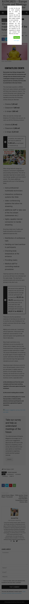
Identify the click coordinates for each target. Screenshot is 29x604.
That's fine (17, 37)
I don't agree (16, 40)
